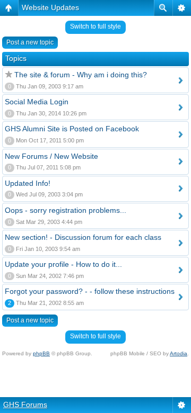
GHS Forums (25, 404)
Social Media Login (36, 101)
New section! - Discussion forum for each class (83, 237)
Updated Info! (27, 183)
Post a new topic (30, 42)
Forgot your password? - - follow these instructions (90, 291)
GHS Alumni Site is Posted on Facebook (72, 128)
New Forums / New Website (51, 156)
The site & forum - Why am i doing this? (80, 74)
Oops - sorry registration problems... (65, 210)
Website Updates (50, 7)
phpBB (41, 353)
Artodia (178, 353)
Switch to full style (95, 26)
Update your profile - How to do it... (63, 264)
